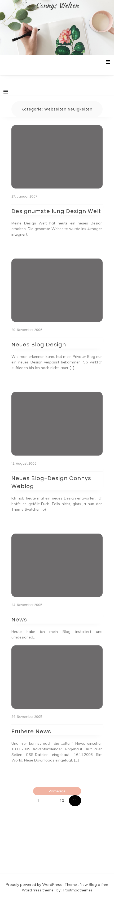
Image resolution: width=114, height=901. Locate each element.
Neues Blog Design (38, 344)
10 (62, 800)
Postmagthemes (78, 890)
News (19, 619)
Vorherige (57, 791)
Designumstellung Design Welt (56, 211)
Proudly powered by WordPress (34, 884)
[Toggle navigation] (5, 92)
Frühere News (31, 731)
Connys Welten (57, 5)
